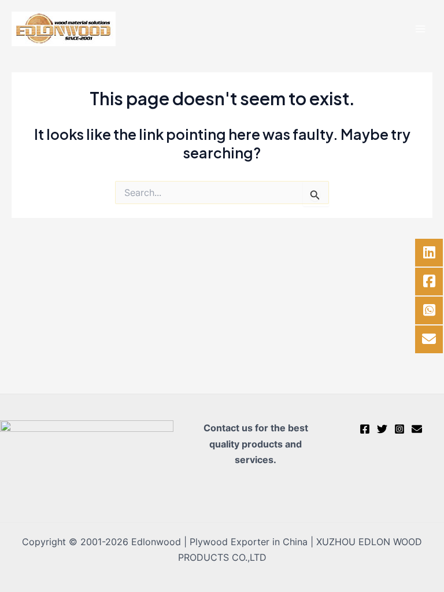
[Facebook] (365, 429)
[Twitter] (382, 429)
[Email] (417, 429)
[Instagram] (399, 429)
